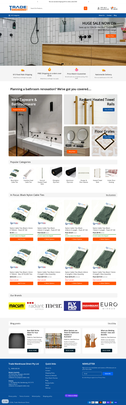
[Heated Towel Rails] (98, 173)
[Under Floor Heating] (111, 173)
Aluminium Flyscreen (70, 181)
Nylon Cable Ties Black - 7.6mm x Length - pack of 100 (104, 229)
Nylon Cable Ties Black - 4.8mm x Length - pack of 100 (76, 229)
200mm (68, 241)
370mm (110, 241)
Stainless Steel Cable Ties (28, 181)
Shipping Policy (50, 373)
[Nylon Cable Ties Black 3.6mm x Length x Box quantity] (49, 257)
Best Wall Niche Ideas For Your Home (33, 332)
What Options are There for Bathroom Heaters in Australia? (71, 333)
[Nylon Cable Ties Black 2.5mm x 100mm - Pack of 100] (22, 213)
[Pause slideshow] (72, 64)
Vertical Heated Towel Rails (42, 182)
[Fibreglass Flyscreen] (56, 173)
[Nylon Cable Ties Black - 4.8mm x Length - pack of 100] (77, 213)
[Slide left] (10, 243)
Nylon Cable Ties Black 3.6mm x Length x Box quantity (49, 273)
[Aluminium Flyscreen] (70, 173)
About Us (48, 368)
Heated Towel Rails (97, 181)
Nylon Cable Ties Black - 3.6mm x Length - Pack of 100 (49, 229)
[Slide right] (115, 243)
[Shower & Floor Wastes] (84, 173)
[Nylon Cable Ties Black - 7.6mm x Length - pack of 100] (105, 213)
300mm (82, 241)
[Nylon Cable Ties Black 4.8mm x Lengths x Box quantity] (77, 257)
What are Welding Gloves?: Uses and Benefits (108, 332)
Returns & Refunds (51, 375)
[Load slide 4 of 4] (65, 64)
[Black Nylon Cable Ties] (15, 173)
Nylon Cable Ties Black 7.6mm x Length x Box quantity (104, 273)
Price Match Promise (51, 378)
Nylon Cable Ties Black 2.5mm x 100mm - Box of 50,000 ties (21, 273)
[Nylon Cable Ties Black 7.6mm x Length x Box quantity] (105, 257)
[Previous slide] (37, 1)
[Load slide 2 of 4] (59, 64)
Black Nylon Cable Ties (14, 181)
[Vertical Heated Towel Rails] (42, 173)
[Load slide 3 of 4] (62, 64)
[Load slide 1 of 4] (57, 64)
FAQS (47, 385)
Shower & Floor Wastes (83, 181)
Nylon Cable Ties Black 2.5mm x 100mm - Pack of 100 (21, 229)
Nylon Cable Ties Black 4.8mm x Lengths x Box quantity (76, 273)
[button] (113, 8)
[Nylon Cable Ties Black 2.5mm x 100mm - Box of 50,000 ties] (22, 257)
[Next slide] (88, 1)
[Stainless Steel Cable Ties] (28, 173)
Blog (46, 380)
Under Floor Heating (111, 181)
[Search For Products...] (85, 8)
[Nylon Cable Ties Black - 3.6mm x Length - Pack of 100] (49, 213)
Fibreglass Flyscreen (56, 181)
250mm (76, 241)
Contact (47, 370)
